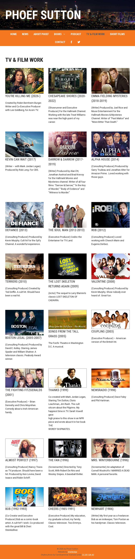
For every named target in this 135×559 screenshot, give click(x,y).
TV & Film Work (95, 34)
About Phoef (41, 34)
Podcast (76, 34)
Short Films (117, 34)
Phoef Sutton (43, 15)
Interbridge (72, 552)
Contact (60, 42)
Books (58, 34)
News (25, 34)
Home (13, 34)
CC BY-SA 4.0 (88, 555)
